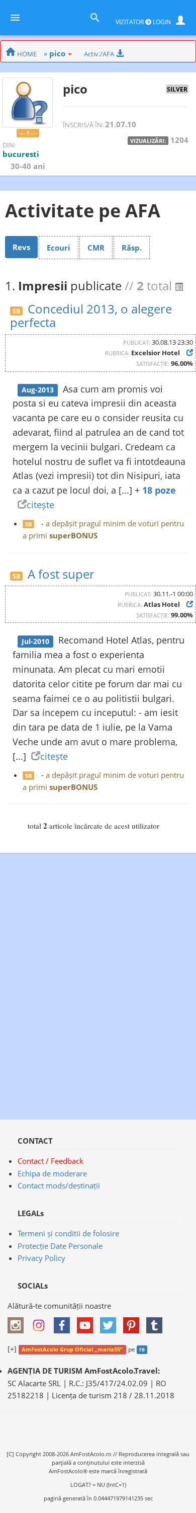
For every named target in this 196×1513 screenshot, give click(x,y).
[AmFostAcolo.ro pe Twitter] (110, 1322)
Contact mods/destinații (59, 1185)
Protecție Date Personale (60, 1246)
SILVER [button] (177, 89)
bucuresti (21, 154)
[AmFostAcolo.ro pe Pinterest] (133, 1322)
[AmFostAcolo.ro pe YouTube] (87, 1322)
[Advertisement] (98, 981)
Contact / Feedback (50, 1161)
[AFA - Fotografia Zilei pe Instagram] (41, 1322)
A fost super (61, 574)
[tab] (21, 247)
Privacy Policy (41, 1258)
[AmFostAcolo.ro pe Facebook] (64, 1322)
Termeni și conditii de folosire (68, 1233)
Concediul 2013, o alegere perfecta (91, 315)
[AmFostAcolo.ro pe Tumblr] (156, 1322)
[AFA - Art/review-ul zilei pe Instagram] (18, 1322)
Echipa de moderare (52, 1173)
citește (40, 505)
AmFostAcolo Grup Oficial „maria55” (72, 1349)
